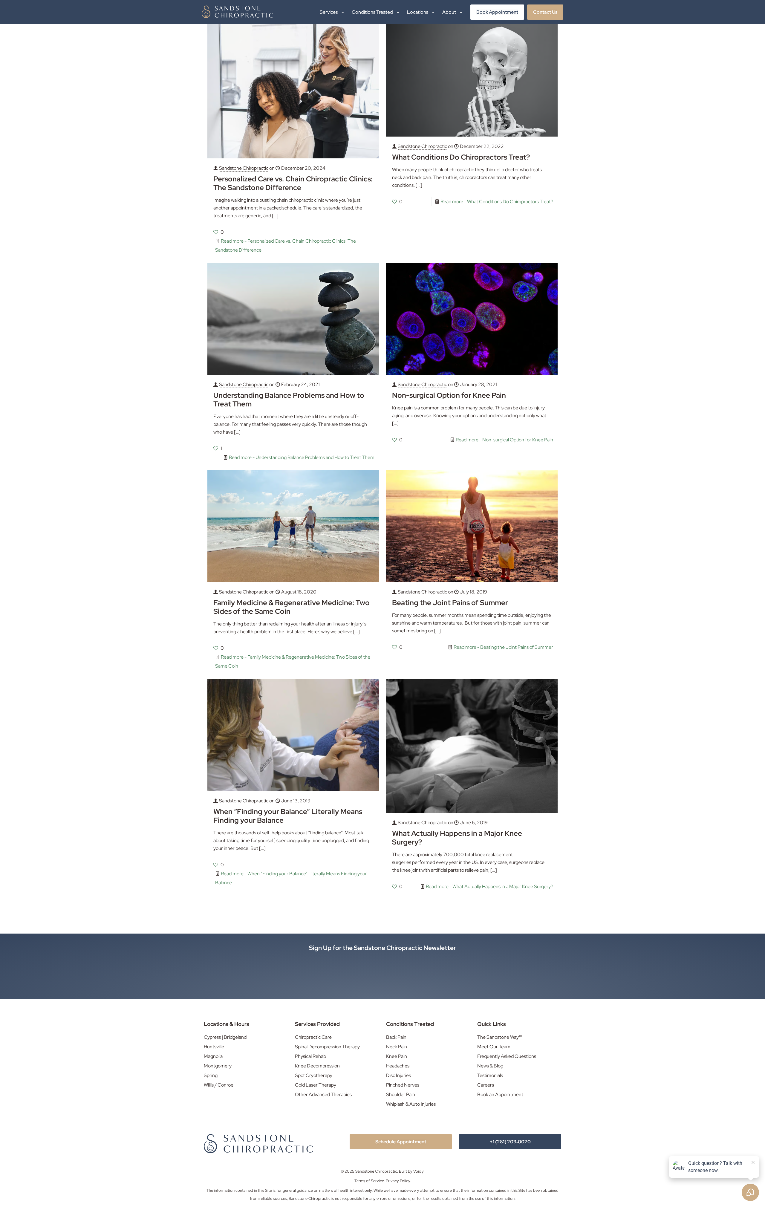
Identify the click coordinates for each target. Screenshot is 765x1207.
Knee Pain (396, 1056)
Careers (485, 1085)
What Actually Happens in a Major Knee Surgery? (457, 838)
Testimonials (490, 1075)
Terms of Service (369, 1180)
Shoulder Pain (400, 1094)
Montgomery (218, 1066)
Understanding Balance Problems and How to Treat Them (288, 400)
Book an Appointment (500, 1094)
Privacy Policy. (398, 1180)
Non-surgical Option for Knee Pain (449, 395)
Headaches (397, 1066)
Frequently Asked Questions (506, 1056)
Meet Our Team (493, 1047)
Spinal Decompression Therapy (327, 1047)
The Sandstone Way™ (499, 1037)
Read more (496, 201)
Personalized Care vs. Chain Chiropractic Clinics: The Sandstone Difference (293, 183)
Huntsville (214, 1047)
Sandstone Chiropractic (243, 168)
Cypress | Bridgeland (225, 1037)
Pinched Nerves (402, 1085)
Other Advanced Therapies (323, 1094)
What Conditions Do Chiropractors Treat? (461, 157)
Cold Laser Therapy (315, 1085)
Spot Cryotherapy (313, 1075)
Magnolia (213, 1056)
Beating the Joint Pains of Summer (450, 602)
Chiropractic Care (313, 1037)
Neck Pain (396, 1047)
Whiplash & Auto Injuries (411, 1104)
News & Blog (490, 1066)
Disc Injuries (398, 1075)
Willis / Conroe (218, 1085)
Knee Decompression (317, 1066)
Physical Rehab (310, 1056)
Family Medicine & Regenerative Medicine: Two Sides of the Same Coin (291, 607)
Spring (211, 1075)
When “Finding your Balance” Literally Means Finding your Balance (287, 816)
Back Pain (396, 1037)
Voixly (418, 1171)
